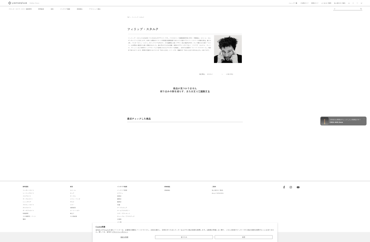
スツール (73, 190)
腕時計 (119, 202)
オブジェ (120, 193)
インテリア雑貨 (65, 9)
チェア (72, 193)
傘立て (72, 213)
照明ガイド (314, 3)
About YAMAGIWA (217, 193)
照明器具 (41, 9)
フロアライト (27, 196)
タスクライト (27, 208)
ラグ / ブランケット (123, 213)
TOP (128, 17)
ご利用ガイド (304, 3)
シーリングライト (28, 193)
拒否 (243, 237)
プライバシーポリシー (120, 232)
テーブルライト (28, 199)
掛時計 (119, 196)
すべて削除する (201, 91)
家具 (52, 9)
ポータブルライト (28, 210)
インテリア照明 (122, 190)
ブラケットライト (28, 205)
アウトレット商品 (94, 9)
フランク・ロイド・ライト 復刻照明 (20, 9)
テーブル (73, 196)
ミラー (72, 205)
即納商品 (79, 9)
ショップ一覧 (293, 3)
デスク (72, 202)
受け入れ (184, 237)
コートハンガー (75, 210)
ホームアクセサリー (123, 210)
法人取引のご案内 (339, 3)
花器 (118, 205)
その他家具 (73, 216)
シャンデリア (27, 202)
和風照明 (25, 213)
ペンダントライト (28, 190)
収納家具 (73, 208)
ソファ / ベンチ (75, 199)
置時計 (119, 199)
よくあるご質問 (326, 3)
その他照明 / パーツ (29, 216)
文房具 (119, 219)
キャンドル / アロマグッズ (125, 216)
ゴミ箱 (119, 222)
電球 (24, 219)
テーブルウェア (122, 208)
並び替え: (202, 74)
